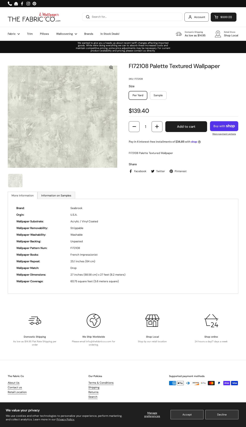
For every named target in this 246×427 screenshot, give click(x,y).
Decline (222, 414)
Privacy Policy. (66, 419)
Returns (93, 392)
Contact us (15, 387)
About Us (13, 383)
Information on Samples (56, 195)
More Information (23, 195)
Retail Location (17, 392)
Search (92, 397)
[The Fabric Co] (34, 17)
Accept (187, 414)
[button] (223, 17)
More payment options (224, 134)
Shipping (93, 387)
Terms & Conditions (101, 383)
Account (199, 17)
